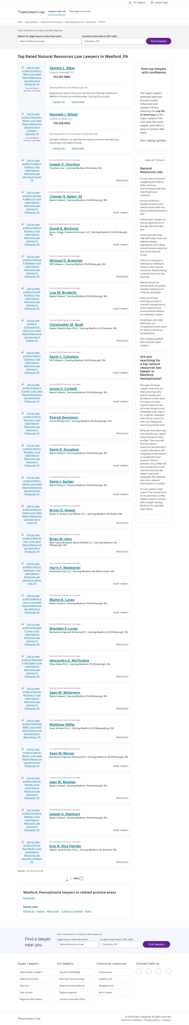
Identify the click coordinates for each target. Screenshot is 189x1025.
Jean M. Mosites (63, 782)
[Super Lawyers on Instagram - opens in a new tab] (149, 971)
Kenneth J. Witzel (63, 114)
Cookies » (166, 1020)
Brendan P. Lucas (64, 628)
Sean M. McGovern (65, 692)
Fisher (88, 911)
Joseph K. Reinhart (65, 814)
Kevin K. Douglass (64, 449)
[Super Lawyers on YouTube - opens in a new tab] (158, 971)
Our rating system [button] (153, 140)
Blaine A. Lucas (62, 599)
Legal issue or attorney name (72, 939)
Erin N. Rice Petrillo (65, 846)
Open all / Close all (154, 160)
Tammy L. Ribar (62, 68)
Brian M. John (61, 539)
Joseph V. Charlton (65, 164)
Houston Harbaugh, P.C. (62, 72)
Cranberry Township (72, 911)
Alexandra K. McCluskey (69, 660)
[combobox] (49, 41)
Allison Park (53, 911)
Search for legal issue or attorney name (39, 36)
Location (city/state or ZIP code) (99, 36)
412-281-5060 (61, 77)
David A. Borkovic (64, 228)
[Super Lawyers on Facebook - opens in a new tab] (139, 971)
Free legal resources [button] (79, 11)
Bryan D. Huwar (63, 510)
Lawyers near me (57, 11)
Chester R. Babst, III (66, 196)
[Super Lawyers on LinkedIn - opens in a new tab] (168, 971)
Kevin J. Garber (62, 481)
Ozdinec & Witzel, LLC (61, 119)
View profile (78, 101)
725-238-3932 (61, 123)
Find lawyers (159, 41)
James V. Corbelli (63, 388)
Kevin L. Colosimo (64, 356)
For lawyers (65, 963)
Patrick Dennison (64, 417)
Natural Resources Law (74, 22)
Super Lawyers (28, 963)
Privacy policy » (152, 1020)
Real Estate (29, 898)
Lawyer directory (31, 22)
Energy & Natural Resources (52, 22)
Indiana (41, 911)
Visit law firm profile (98, 96)
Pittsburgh (28, 911)
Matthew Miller (62, 724)
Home (20, 22)
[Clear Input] (78, 41)
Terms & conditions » (132, 1020)
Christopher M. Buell (66, 324)
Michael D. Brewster (66, 260)
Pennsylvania (91, 22)
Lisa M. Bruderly (63, 292)
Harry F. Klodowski (65, 567)
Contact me (59, 101)
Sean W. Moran (62, 753)
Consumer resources (111, 963)
